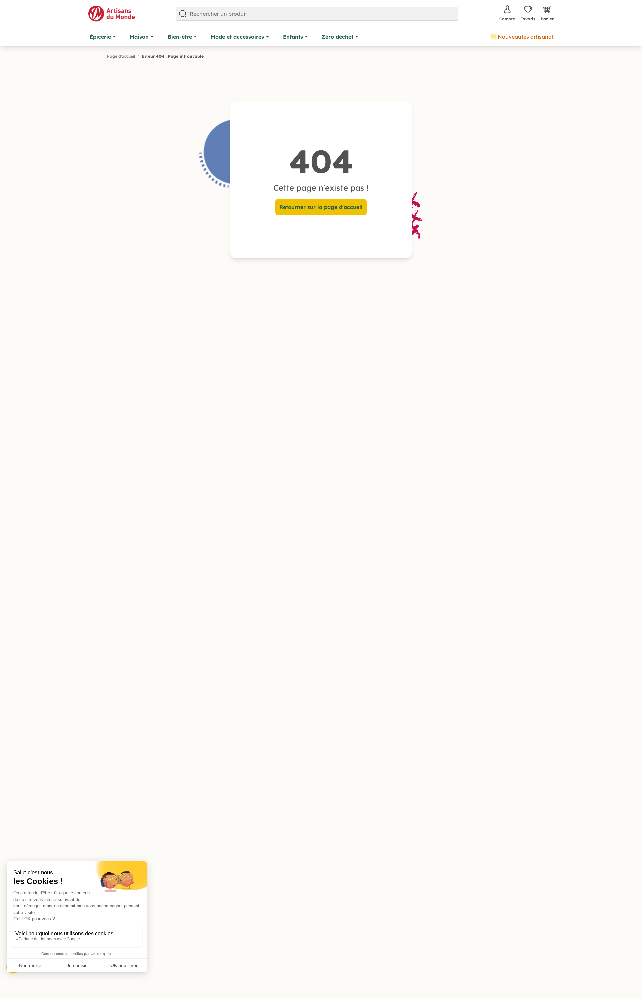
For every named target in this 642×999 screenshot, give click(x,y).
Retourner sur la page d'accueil (321, 207)
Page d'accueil (121, 56)
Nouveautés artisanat (526, 36)
